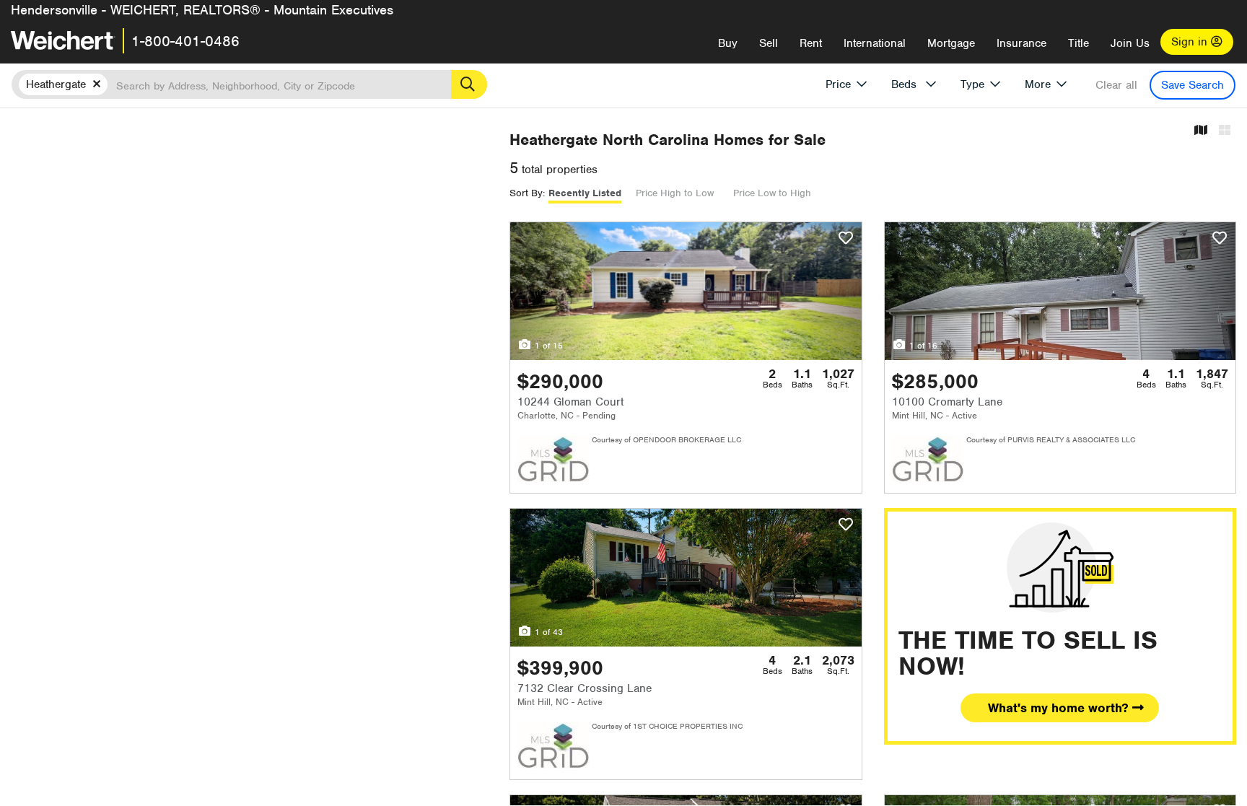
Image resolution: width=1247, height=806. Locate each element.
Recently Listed (584, 193)
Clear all (1116, 85)
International (875, 43)
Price (838, 84)
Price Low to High (772, 193)
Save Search (1192, 85)
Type (972, 84)
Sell (768, 43)
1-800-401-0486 (185, 41)
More (1038, 84)
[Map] (1201, 131)
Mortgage (951, 43)
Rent (811, 43)
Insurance (1021, 43)
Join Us (1130, 43)
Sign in (1191, 42)
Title (1078, 43)
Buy (728, 43)
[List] (1224, 131)
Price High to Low (675, 193)
